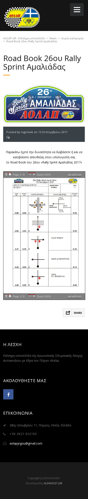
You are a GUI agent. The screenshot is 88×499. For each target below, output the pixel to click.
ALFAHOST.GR (53, 483)
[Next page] (10, 172)
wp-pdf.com (74, 174)
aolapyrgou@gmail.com (26, 443)
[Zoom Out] (30, 172)
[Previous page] (6, 172)
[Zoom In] (33, 172)
